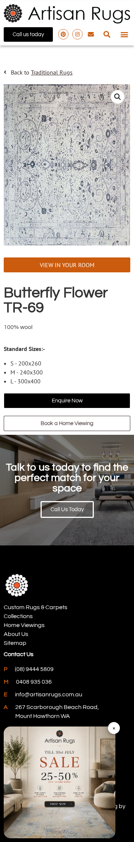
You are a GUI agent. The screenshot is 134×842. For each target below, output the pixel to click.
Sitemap (15, 643)
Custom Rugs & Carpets (35, 607)
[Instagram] (77, 34)
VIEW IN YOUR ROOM (67, 265)
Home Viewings (24, 625)
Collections (18, 616)
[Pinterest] (63, 34)
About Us (16, 634)
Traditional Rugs (52, 72)
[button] (106, 34)
